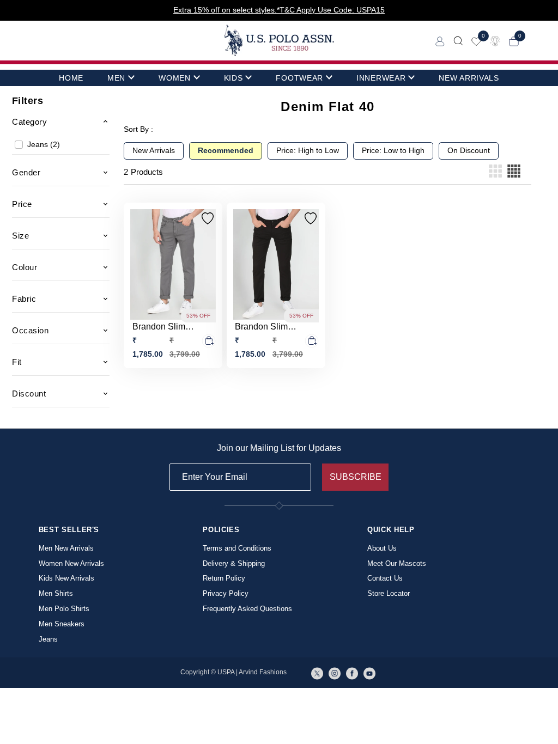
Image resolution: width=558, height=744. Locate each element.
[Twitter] (317, 672)
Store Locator (388, 593)
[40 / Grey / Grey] (173, 264)
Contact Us (385, 578)
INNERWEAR (380, 78)
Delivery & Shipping (234, 563)
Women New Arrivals (71, 563)
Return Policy (224, 578)
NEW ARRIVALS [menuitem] (469, 78)
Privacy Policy (225, 593)
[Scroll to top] (542, 718)
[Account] (440, 40)
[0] (476, 40)
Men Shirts (56, 593)
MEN (116, 78)
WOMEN (175, 78)
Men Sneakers (61, 624)
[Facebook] (352, 672)
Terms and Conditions (237, 548)
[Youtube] (369, 672)
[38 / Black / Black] (276, 264)
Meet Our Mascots (396, 563)
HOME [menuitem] (71, 78)
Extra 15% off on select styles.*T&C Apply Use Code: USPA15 (279, 9)
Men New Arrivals (66, 548)
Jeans (48, 639)
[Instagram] (335, 672)
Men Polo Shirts (64, 609)
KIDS (233, 78)
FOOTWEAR (299, 78)
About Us (382, 548)
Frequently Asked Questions (247, 609)
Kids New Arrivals (66, 578)
